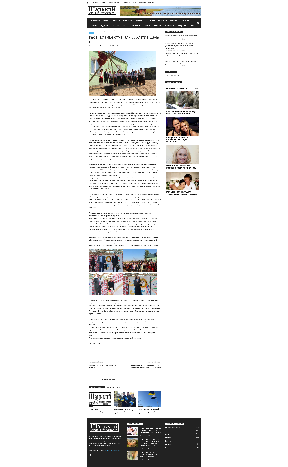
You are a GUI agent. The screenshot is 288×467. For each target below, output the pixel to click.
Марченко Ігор (98, 46)
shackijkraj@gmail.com (112, 450)
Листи (94, 26)
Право (147, 26)
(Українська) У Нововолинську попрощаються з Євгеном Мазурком (99, 412)
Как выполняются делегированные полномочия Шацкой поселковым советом (145, 367)
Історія (106, 21)
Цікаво (167, 434)
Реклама (150, 3)
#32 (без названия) (186, 26)
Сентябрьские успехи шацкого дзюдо (102, 366)
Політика (168, 441)
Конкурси (162, 21)
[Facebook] (91, 455)
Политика (136, 26)
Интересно (169, 26)
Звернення (150, 21)
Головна (126, 3)
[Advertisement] (125, 350)
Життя (139, 21)
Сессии (116, 26)
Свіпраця (142, 3)
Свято (91, 33)
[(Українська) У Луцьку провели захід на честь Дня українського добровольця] (125, 399)
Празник (157, 26)
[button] (198, 23)
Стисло (173, 21)
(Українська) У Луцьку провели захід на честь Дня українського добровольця (124, 411)
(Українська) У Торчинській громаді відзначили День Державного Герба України (148, 411)
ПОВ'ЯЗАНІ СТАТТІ (97, 387)
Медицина (105, 26)
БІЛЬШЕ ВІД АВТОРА (113, 387)
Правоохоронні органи (172, 427)
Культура (184, 21)
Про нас (134, 3)
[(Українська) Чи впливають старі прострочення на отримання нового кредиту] (132, 431)
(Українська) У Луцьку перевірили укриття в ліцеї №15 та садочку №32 (182, 55)
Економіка (128, 21)
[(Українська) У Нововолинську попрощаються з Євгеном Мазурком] (100, 399)
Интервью (95, 21)
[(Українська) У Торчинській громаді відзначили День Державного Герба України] (149, 399)
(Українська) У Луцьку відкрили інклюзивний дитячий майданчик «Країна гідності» (180, 63)
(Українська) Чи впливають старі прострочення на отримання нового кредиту (181, 37)
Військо (116, 21)
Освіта (126, 26)
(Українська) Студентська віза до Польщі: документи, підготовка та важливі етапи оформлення (179, 45)
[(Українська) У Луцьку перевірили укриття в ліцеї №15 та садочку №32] (132, 455)
